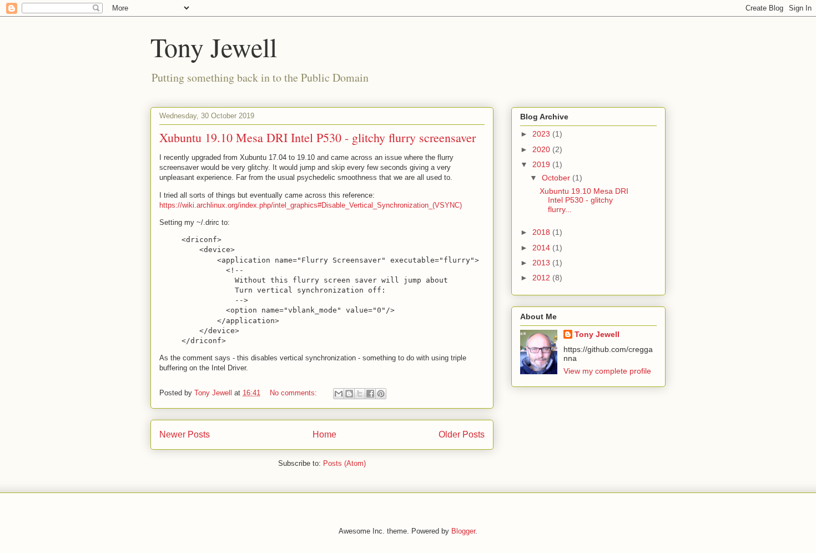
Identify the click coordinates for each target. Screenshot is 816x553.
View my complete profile (607, 370)
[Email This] (338, 393)
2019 (542, 164)
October (557, 177)
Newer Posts (184, 434)
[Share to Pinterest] (380, 393)
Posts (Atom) (344, 463)
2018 (542, 232)
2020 (542, 149)
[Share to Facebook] (370, 393)
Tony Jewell (213, 46)
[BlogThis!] (349, 393)
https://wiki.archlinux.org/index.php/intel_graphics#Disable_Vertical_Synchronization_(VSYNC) (310, 205)
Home (324, 434)
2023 (542, 133)
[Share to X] (359, 393)
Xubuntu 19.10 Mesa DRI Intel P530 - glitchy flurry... (584, 200)
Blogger (463, 531)
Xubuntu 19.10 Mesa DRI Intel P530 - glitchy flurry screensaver (317, 137)
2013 (542, 262)
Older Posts (462, 434)
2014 (542, 247)
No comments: (294, 393)
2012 (542, 277)
